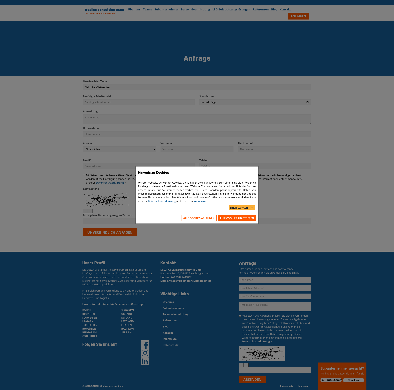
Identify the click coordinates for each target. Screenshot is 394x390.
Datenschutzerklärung (162, 201)
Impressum (200, 201)
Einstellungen (239, 207)
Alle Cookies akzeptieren (237, 218)
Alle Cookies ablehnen (199, 218)
